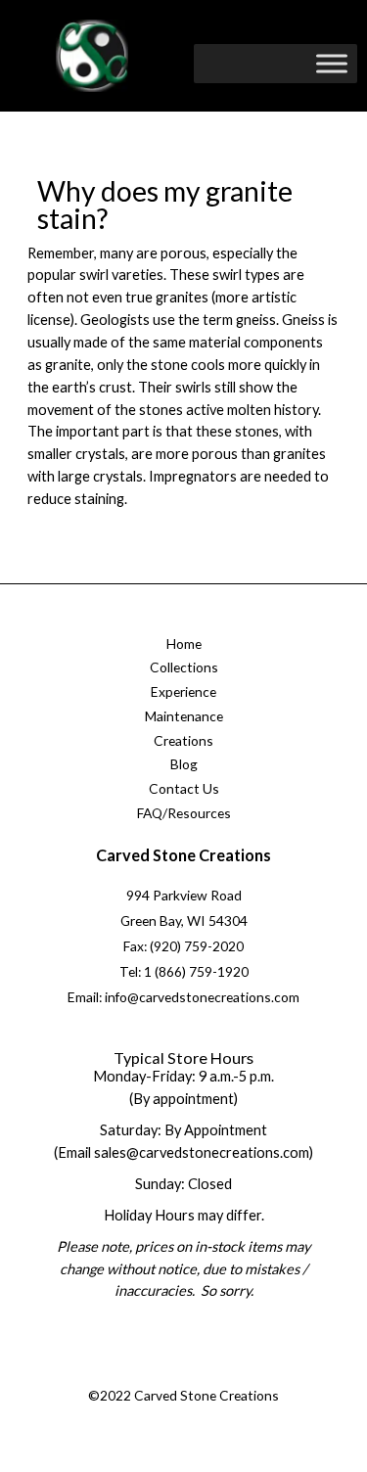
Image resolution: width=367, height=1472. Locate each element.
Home (184, 643)
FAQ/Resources (184, 813)
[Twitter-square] (160, 1372)
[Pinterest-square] (200, 1372)
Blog (184, 764)
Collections (184, 667)
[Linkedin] (239, 1372)
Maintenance (184, 716)
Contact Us (184, 788)
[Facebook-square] (121, 1372)
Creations (183, 740)
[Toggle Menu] (331, 63)
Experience (183, 691)
